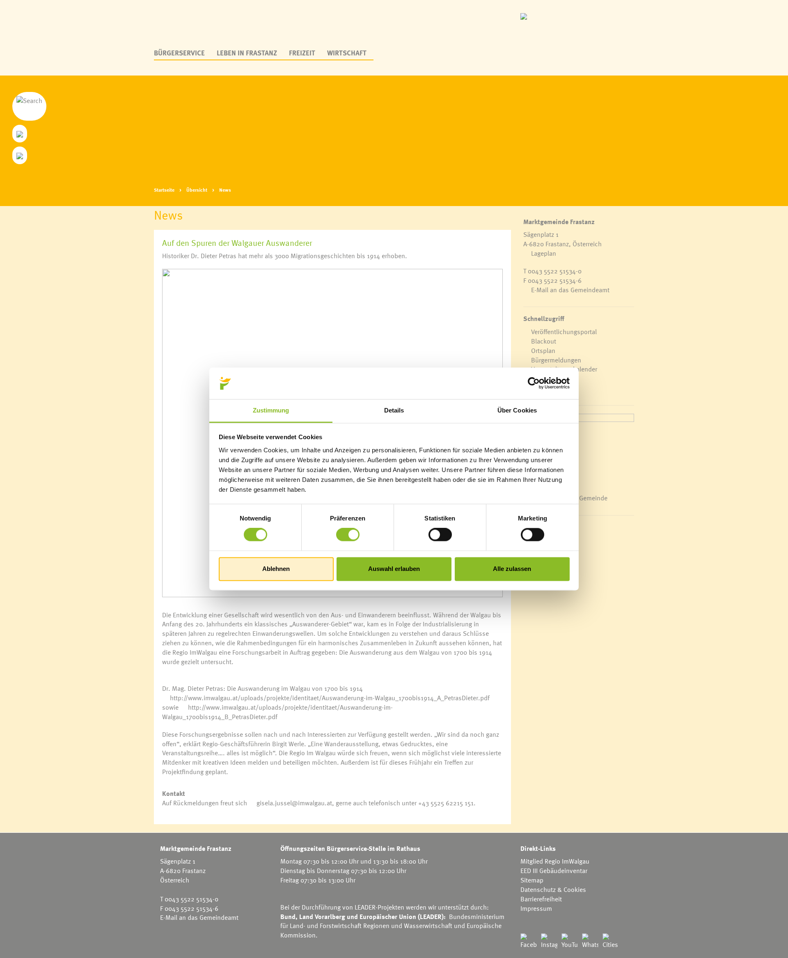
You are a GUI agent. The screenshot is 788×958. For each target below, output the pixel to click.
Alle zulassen (512, 568)
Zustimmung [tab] (271, 410)
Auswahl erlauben (394, 568)
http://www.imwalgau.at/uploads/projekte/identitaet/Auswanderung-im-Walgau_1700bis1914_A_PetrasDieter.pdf (330, 698)
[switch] (348, 534)
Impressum (536, 908)
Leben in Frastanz (247, 53)
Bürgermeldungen (556, 360)
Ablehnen (276, 568)
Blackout (543, 341)
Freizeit (302, 53)
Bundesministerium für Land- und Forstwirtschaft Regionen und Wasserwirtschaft (392, 921)
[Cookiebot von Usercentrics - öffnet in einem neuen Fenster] (534, 383)
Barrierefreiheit (541, 899)
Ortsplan (543, 350)
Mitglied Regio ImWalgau (554, 861)
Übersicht (196, 189)
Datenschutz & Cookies (553, 889)
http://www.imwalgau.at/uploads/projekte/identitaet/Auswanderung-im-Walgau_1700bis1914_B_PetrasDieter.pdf (277, 712)
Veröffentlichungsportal (564, 332)
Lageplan (543, 253)
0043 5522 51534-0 (555, 271)
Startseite (164, 189)
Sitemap (531, 880)
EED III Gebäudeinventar (553, 870)
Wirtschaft (347, 53)
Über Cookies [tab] (517, 410)
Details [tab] (394, 410)
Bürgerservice (179, 53)
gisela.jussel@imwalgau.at (294, 803)
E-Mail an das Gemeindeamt (570, 290)
